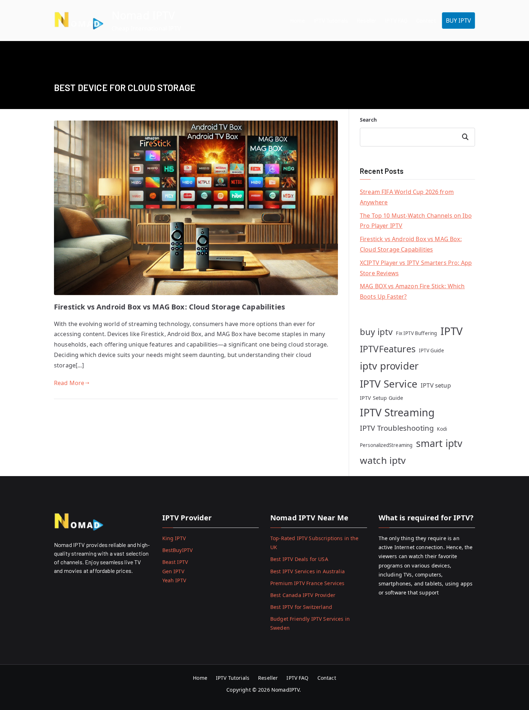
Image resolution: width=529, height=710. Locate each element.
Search (368, 119)
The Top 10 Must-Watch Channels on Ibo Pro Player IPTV (416, 221)
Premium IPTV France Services (307, 583)
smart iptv (439, 443)
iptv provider (389, 365)
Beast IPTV (175, 561)
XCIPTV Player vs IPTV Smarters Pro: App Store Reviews (416, 268)
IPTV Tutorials (330, 20)
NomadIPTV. (287, 689)
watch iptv (383, 460)
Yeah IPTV (174, 580)
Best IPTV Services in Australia (307, 571)
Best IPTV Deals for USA (299, 559)
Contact (426, 20)
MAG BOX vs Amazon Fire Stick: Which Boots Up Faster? (412, 291)
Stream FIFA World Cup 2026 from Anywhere (407, 197)
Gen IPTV (173, 571)
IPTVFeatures (388, 349)
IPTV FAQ (396, 20)
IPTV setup (436, 385)
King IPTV (174, 538)
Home (297, 20)
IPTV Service (388, 383)
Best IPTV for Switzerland (301, 606)
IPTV (451, 331)
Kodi (442, 429)
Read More (69, 383)
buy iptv (376, 332)
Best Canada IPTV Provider (302, 595)
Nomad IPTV (143, 15)
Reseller (366, 20)
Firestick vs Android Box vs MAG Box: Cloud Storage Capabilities (169, 307)
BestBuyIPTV (177, 550)
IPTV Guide (431, 350)
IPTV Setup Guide (381, 397)
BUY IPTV (458, 20)
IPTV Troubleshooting (397, 428)
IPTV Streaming (397, 412)
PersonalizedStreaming (386, 445)
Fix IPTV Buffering (416, 333)
